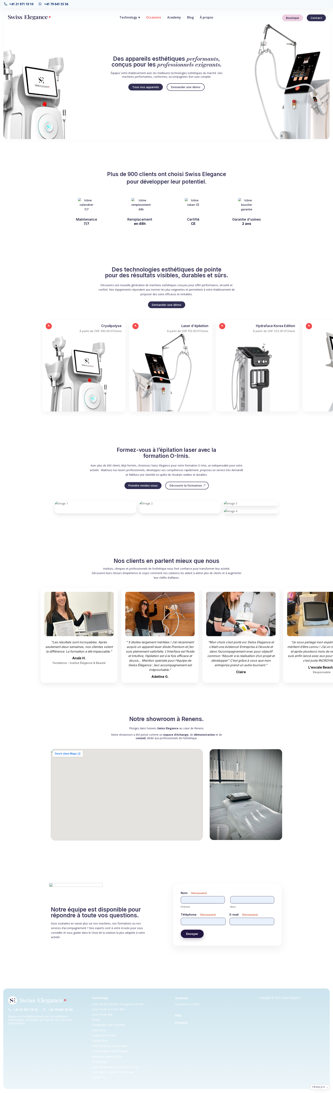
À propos (206, 17)
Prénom (185, 906)
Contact (316, 18)
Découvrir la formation (186, 485)
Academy (174, 17)
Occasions (153, 17)
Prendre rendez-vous (143, 485)
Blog (190, 17)
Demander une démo (185, 87)
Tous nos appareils (145, 87)
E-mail (244, 914)
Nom (233, 906)
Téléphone (198, 914)
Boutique (292, 18)
